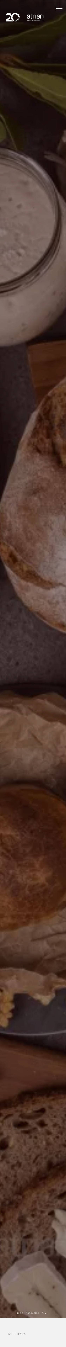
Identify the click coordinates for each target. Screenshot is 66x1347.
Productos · (34, 1313)
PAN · (45, 1313)
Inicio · (21, 1313)
